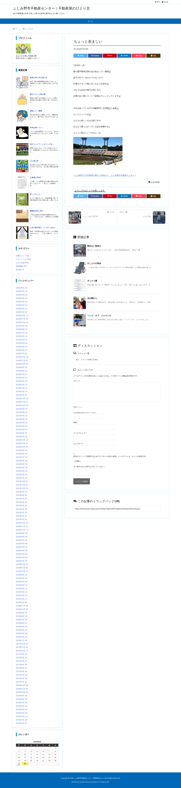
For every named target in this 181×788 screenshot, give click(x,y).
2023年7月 (21, 416)
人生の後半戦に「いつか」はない (43, 227)
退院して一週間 (36, 111)
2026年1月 (21, 312)
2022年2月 (21, 474)
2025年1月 (21, 353)
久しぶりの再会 (94, 263)
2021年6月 (21, 502)
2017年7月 (21, 661)
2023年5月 (21, 423)
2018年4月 (21, 630)
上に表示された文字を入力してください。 (89, 466)
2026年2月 (21, 308)
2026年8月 (21, 288)
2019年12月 (22, 564)
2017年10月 (22, 651)
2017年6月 (21, 664)
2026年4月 (21, 302)
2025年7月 (21, 333)
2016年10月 (22, 692)
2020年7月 (21, 540)
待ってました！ (36, 194)
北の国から (92, 298)
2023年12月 (22, 398)
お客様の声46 (35, 177)
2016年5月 (21, 709)
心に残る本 (34, 161)
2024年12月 (22, 357)
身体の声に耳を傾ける (38, 77)
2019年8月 (21, 578)
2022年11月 (22, 443)
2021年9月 (21, 492)
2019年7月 (21, 582)
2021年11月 (22, 485)
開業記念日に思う (37, 211)
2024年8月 (21, 371)
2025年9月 (21, 326)
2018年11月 (22, 606)
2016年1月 (21, 723)
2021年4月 (21, 509)
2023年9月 (21, 409)
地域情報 (21, 266)
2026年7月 (21, 291)
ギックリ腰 (92, 280)
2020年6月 (21, 543)
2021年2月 (21, 516)
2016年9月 (21, 696)
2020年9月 (21, 533)
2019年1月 (21, 602)
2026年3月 (21, 305)
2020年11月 (22, 526)
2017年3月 (21, 675)
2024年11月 (22, 360)
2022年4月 (21, 467)
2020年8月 (21, 537)
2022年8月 (21, 454)
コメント (76, 381)
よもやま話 (29, 29)
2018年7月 (21, 620)
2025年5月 (21, 340)
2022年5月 (21, 464)
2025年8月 (21, 329)
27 (43, 760)
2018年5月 (21, 626)
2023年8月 (21, 412)
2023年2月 (21, 433)
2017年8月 (21, 658)
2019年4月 (21, 592)
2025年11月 (22, 319)
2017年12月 (22, 644)
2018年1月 (21, 640)
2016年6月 (21, 706)
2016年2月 (21, 720)
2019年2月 (21, 599)
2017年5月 (21, 668)
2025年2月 (21, 350)
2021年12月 (22, 481)
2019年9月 (21, 575)
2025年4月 (21, 343)
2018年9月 (21, 613)
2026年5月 (21, 298)
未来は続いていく (37, 127)
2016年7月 (21, 702)
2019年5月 (21, 588)
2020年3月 (21, 554)
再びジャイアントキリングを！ (42, 144)
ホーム (17, 29)
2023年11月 (22, 402)
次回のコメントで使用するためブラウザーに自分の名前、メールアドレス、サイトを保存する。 (110, 456)
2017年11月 (22, 647)
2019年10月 (22, 571)
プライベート (23, 259)
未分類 (20, 269)
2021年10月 (22, 488)
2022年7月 (21, 457)
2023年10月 (22, 405)
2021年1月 (21, 519)
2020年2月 (21, 557)
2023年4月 (21, 426)
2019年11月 (22, 568)
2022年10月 (22, 447)
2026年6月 (21, 295)
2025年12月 (22, 315)
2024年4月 (21, 385)
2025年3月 (21, 346)
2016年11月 (22, 689)
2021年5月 (21, 505)
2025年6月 (21, 336)
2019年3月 (21, 595)
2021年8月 (21, 495)
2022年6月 (21, 461)
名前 (75, 422)
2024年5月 (21, 381)
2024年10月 (22, 364)
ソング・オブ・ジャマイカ (99, 315)
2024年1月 (21, 395)
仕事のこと (22, 256)
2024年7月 (21, 374)
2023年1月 (21, 436)
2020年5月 (21, 547)
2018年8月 (21, 616)
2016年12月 (22, 685)
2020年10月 (22, 530)
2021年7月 (21, 499)
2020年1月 (21, 561)
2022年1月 (21, 478)
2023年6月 (21, 419)
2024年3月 (21, 388)
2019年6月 (21, 585)
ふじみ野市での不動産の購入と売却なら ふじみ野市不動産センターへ (104, 175)
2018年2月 (21, 637)
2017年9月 (21, 654)
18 (31, 757)
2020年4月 (21, 550)
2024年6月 (21, 378)
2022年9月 (21, 450)
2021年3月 (21, 512)
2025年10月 (22, 322)
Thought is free (104, 782)
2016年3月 (21, 716)
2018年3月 (21, 633)
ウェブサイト (78, 444)
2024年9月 (21, 367)
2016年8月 (21, 699)
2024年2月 (21, 391)
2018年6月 (21, 623)
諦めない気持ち (94, 246)
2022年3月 (21, 471)
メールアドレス (80, 433)
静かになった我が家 (37, 94)
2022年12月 (22, 440)
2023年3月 (21, 429)
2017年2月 (21, 678)
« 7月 (18, 765)
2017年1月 (21, 682)
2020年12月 (22, 523)
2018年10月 (22, 609)
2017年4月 (21, 671)
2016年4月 (21, 713)
